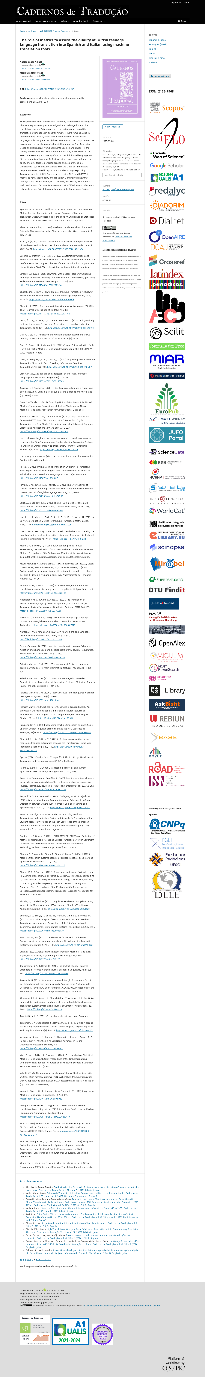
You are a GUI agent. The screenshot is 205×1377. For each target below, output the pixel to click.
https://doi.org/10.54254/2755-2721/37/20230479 (45, 1116)
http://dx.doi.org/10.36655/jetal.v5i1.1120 (69, 908)
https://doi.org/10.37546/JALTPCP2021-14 (41, 285)
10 (38, 1259)
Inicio (22, 31)
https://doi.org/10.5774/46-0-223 (69, 538)
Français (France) (157, 57)
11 (41, 1259)
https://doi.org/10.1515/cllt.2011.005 (74, 1030)
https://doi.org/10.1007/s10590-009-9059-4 (41, 510)
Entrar (187, 2)
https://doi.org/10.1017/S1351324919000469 (51, 299)
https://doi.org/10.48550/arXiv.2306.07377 (54, 625)
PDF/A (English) (114, 126)
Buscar (183, 21)
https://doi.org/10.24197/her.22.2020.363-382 (43, 789)
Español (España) (157, 39)
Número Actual (23, 21)
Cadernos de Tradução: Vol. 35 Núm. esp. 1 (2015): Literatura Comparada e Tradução (82, 1195)
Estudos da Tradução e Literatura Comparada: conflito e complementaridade (86, 1193)
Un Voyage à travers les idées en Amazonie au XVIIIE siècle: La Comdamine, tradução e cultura (82, 1243)
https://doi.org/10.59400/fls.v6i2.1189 (59, 449)
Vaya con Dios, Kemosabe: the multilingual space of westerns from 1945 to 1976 (82, 1208)
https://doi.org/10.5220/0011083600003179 (42, 930)
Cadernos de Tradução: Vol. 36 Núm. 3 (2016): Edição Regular (65, 1205)
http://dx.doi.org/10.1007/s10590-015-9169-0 (71, 327)
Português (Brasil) (158, 44)
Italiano (153, 62)
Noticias (64, 21)
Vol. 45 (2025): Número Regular (54, 31)
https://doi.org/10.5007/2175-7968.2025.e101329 (49, 89)
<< (21, 1259)
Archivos (32, 31)
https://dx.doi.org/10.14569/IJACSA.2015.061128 (44, 431)
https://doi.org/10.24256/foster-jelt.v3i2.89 (41, 496)
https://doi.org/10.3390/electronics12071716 (42, 865)
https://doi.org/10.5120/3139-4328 (44, 1009)
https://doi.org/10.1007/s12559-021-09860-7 (69, 366)
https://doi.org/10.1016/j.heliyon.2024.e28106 (43, 592)
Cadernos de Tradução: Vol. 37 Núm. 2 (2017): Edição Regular (96, 1253)
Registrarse (175, 2)
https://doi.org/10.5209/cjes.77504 (55, 718)
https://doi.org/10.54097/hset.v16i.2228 (40, 959)
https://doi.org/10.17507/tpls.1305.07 (39, 478)
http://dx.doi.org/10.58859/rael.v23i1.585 (41, 610)
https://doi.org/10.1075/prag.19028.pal (40, 700)
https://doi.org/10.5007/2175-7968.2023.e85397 (67, 732)
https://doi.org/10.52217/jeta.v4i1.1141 (70, 807)
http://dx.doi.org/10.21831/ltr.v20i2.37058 (41, 639)
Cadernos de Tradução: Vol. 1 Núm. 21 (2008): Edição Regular (67, 1232)
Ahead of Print (80, 21)
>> (49, 1259)
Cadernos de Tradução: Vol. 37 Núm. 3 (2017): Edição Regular (69, 1190)
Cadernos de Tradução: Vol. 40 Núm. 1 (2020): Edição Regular (68, 1238)
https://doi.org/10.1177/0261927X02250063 (42, 381)
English (153, 48)
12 (44, 1259)
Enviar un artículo (160, 76)
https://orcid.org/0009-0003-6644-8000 (35, 79)
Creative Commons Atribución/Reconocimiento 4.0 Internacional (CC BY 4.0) (122, 1305)
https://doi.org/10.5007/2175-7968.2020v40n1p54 (58, 249)
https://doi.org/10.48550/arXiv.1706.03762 (41, 1048)
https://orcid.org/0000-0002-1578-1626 (35, 68)
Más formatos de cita (114, 175)
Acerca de (98, 21)
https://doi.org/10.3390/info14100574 (74, 944)
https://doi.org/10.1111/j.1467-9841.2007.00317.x (45, 313)
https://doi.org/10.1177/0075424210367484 (46, 973)
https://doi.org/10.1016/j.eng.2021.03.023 (41, 1098)
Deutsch (153, 53)
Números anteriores (45, 21)
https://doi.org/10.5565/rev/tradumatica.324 (42, 657)
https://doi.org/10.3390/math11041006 (51, 524)
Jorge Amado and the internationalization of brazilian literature (74, 1223)
